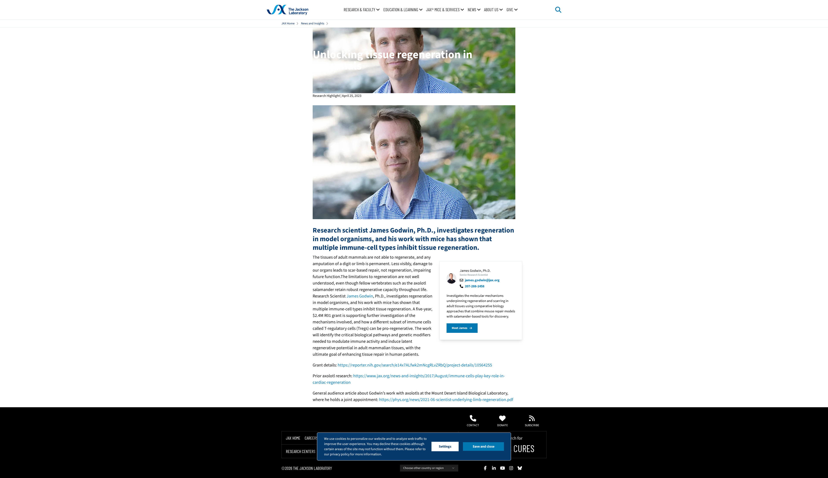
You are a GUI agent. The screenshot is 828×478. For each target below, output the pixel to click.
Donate (502, 425)
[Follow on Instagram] (511, 468)
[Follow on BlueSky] (519, 468)
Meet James (459, 328)
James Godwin (360, 296)
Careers (311, 437)
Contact (473, 425)
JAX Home (288, 23)
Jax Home (293, 437)
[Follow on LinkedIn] (493, 468)
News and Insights (312, 23)
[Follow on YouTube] (502, 468)
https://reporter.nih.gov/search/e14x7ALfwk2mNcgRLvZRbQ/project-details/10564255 (415, 365)
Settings (445, 446)
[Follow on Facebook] (485, 468)
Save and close (483, 446)
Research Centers (300, 451)
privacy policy (340, 454)
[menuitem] (362, 9)
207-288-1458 (474, 286)
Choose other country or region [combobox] (423, 468)
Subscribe (532, 425)
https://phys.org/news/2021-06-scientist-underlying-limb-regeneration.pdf (446, 400)
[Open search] (558, 10)
